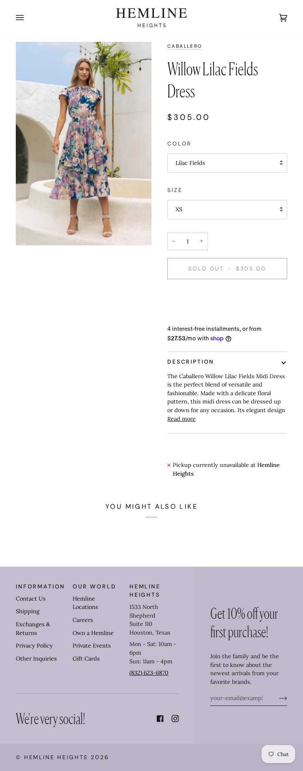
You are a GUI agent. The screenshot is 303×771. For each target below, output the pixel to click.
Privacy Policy (34, 645)
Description (190, 361)
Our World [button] (94, 586)
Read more (181, 418)
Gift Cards (86, 658)
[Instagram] (175, 718)
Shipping (27, 611)
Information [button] (40, 586)
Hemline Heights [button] (145, 590)
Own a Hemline (93, 633)
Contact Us (31, 598)
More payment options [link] (197, 315)
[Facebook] (160, 718)
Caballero (184, 46)
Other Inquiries (36, 658)
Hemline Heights (56, 757)
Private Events (92, 645)
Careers (83, 620)
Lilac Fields (190, 162)
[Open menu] (27, 17)
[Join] (276, 698)
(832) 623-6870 (148, 672)
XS (179, 209)
